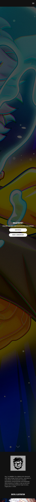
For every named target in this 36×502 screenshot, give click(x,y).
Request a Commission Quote (18, 235)
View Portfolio (18, 230)
